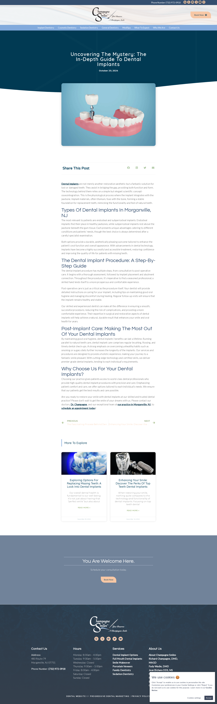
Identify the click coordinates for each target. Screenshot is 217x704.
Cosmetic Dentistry (67, 27)
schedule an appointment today (78, 408)
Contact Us (174, 27)
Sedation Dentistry (89, 27)
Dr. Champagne (79, 404)
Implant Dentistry (46, 27)
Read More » (84, 507)
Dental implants (70, 183)
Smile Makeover (121, 662)
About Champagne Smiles (162, 654)
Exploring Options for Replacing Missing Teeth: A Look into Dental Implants (84, 483)
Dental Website (76, 696)
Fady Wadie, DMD (159, 666)
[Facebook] (108, 639)
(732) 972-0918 (57, 668)
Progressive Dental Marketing (109, 696)
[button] (108, 580)
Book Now (199, 15)
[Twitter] (115, 639)
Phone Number (166, 2)
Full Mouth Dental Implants (127, 658)
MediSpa (126, 27)
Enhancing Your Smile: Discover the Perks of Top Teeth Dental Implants (133, 483)
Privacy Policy (141, 696)
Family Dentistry (122, 670)
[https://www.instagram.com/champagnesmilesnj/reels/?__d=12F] (203, 2)
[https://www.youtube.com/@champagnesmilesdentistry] (200, 2)
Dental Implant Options (125, 654)
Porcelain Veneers (122, 666)
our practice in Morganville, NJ (134, 404)
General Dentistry (110, 27)
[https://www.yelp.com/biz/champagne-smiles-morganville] (188, 2)
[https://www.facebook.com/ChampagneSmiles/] (192, 2)
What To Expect (141, 27)
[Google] (96, 639)
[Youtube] (121, 639)
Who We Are (159, 27)
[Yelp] (102, 639)
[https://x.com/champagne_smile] (196, 2)
